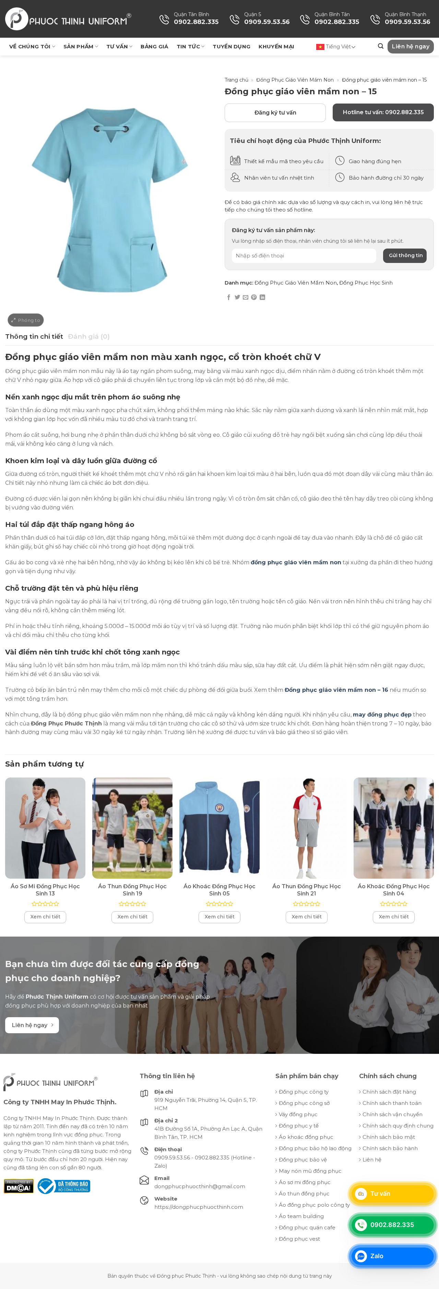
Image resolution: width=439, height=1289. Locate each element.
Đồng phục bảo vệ (303, 1159)
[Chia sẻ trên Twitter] (237, 297)
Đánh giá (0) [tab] (89, 336)
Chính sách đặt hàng (389, 1091)
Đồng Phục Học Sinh (366, 282)
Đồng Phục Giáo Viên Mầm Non (295, 80)
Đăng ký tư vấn (275, 112)
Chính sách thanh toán (392, 1103)
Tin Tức (188, 46)
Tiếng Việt (337, 46)
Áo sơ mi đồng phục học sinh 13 (45, 890)
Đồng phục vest (299, 1239)
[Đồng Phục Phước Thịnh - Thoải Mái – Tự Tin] (68, 19)
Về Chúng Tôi (30, 46)
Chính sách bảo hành (390, 1148)
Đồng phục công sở (304, 1103)
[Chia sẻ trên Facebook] (229, 297)
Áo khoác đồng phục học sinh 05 (219, 890)
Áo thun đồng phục (304, 1193)
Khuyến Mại (276, 46)
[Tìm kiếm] (381, 46)
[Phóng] (26, 320)
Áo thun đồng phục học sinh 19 (132, 890)
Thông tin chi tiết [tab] (34, 336)
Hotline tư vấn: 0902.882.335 (383, 112)
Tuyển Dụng (231, 46)
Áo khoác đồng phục (306, 1137)
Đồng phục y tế (299, 1125)
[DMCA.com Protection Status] (18, 1185)
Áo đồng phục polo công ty (314, 1205)
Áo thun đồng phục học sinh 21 (306, 890)
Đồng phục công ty (304, 1091)
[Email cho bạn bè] (245, 297)
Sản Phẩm (78, 46)
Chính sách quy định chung (398, 1125)
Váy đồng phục (298, 1114)
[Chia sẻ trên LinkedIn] (262, 297)
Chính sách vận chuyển (393, 1114)
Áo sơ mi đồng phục (305, 1182)
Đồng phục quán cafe (307, 1227)
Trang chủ (236, 80)
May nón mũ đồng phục (310, 1171)
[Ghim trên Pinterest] (254, 297)
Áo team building (301, 1216)
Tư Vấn (117, 46)
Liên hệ (372, 1159)
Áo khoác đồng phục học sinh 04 (394, 890)
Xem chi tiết (45, 917)
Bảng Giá (154, 46)
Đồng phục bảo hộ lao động (315, 1148)
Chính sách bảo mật (389, 1137)
